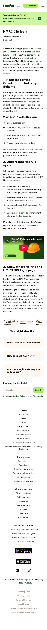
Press (23, 418)
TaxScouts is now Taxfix (23, 442)
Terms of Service (23, 600)
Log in (19, 6)
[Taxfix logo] (8, 5)
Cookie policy (23, 592)
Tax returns (23, 461)
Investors (23, 501)
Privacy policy (23, 596)
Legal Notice (23, 604)
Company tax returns (23, 469)
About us (23, 414)
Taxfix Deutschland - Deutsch (23, 529)
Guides (15, 396)
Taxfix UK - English (24, 525)
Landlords (23, 513)
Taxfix (6, 36)
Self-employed (23, 497)
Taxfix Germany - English (23, 533)
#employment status (26, 323)
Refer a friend (23, 438)
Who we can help (23, 489)
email (29, 582)
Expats (23, 509)
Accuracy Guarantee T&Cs (23, 612)
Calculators (25, 396)
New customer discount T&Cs (23, 608)
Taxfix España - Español (23, 537)
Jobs (23, 422)
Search (38, 390)
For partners (23, 426)
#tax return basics (39, 323)
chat (21, 582)
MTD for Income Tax (23, 481)
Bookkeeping (23, 477)
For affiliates (23, 430)
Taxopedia (16, 36)
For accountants (23, 434)
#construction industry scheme (11, 323)
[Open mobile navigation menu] (42, 6)
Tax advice (23, 465)
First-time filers (23, 493)
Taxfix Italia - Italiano (23, 541)
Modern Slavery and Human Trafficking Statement (23, 447)
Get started (30, 5)
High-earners (23, 505)
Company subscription (23, 473)
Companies (23, 517)
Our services (23, 457)
